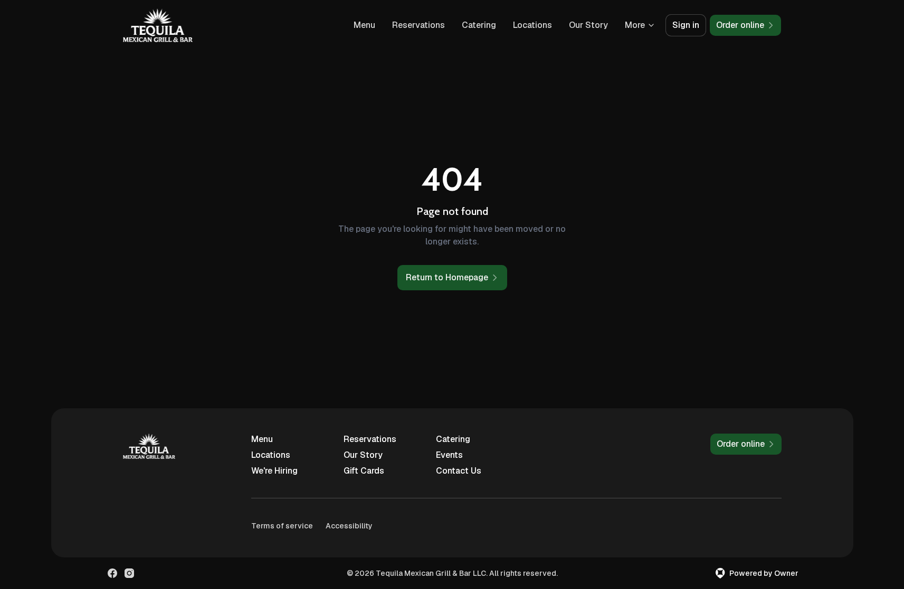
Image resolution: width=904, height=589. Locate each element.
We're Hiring (274, 470)
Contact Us (458, 470)
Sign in (685, 25)
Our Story (588, 25)
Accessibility (349, 526)
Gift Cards (364, 470)
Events (449, 454)
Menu (364, 25)
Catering (479, 25)
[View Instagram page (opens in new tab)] (129, 573)
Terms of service (282, 526)
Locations (532, 25)
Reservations (418, 25)
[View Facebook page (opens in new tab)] (112, 573)
